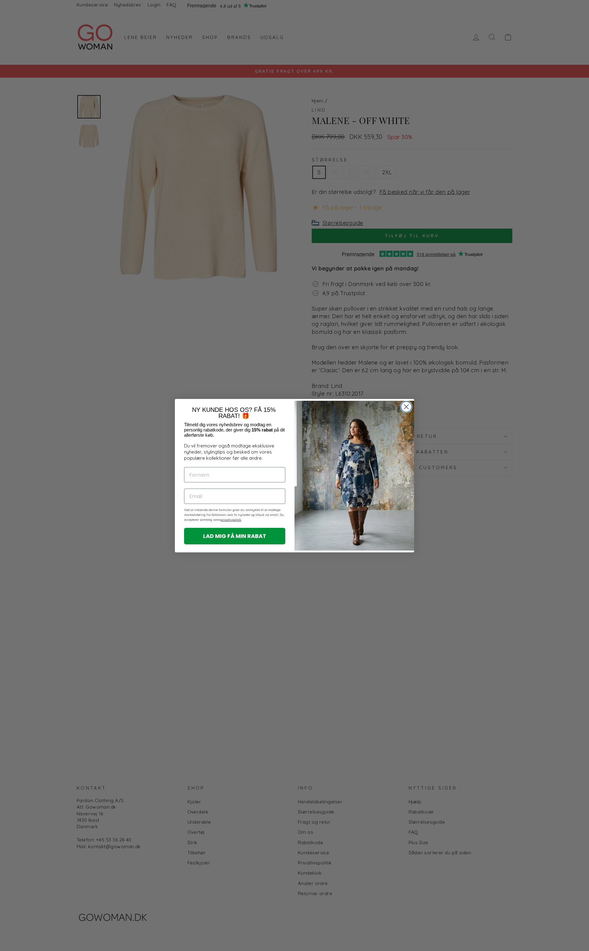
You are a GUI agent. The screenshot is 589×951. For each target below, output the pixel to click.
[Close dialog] (406, 406)
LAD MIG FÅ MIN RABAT (234, 536)
